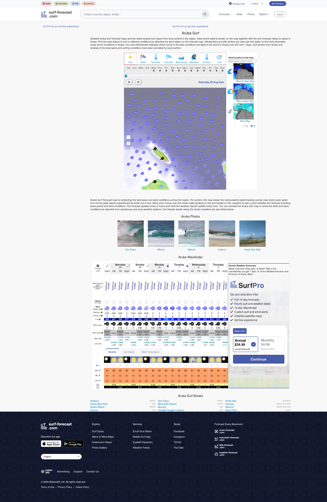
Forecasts (224, 14)
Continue (258, 359)
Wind (143, 62)
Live (220, 62)
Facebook (179, 431)
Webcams (194, 62)
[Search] (204, 14)
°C (247, 126)
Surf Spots (98, 431)
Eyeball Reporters (143, 442)
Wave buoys (181, 62)
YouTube (178, 447)
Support (78, 471)
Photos (251, 14)
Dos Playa (130, 249)
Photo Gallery (99, 447)
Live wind (168, 62)
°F (254, 126)
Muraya (162, 407)
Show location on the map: (241, 57)
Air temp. (207, 62)
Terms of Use (47, 487)
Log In (280, 14)
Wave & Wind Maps (103, 436)
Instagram (179, 436)
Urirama (229, 403)
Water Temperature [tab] (150, 351)
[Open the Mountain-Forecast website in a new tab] (61, 3)
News (240, 14)
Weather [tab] (112, 351)
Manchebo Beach (167, 403)
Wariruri (161, 249)
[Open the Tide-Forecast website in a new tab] (75, 3)
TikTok (177, 442)
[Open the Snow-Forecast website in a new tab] (46, 3)
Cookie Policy (82, 487)
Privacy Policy (65, 487)
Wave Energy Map (245, 81)
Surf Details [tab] (129, 351)
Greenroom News (102, 442)
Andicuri (222, 249)
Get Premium (278, 3)
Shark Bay (230, 400)
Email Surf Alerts (142, 431)
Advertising (63, 471)
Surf (130, 62)
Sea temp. (156, 62)
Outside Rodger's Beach (171, 410)
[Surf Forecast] (56, 14)
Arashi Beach (97, 407)
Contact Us (92, 471)
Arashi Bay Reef (252, 249)
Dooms (94, 410)
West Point (231, 410)
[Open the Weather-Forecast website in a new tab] (89, 3)
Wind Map (245, 121)
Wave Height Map (245, 101)
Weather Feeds (141, 447)
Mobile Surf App (142, 436)
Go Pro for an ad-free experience (61, 26)
